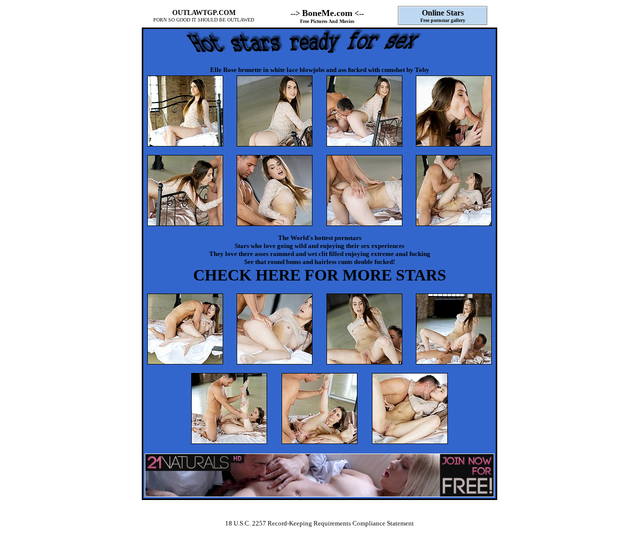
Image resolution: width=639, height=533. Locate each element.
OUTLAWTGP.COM (204, 12)
